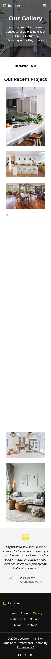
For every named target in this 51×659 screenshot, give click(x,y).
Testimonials (17, 619)
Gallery (37, 613)
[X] (25, 655)
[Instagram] (31, 655)
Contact (31, 625)
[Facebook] (19, 655)
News (17, 625)
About (25, 613)
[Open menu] (44, 5)
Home (13, 613)
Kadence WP (25, 647)
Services (36, 619)
